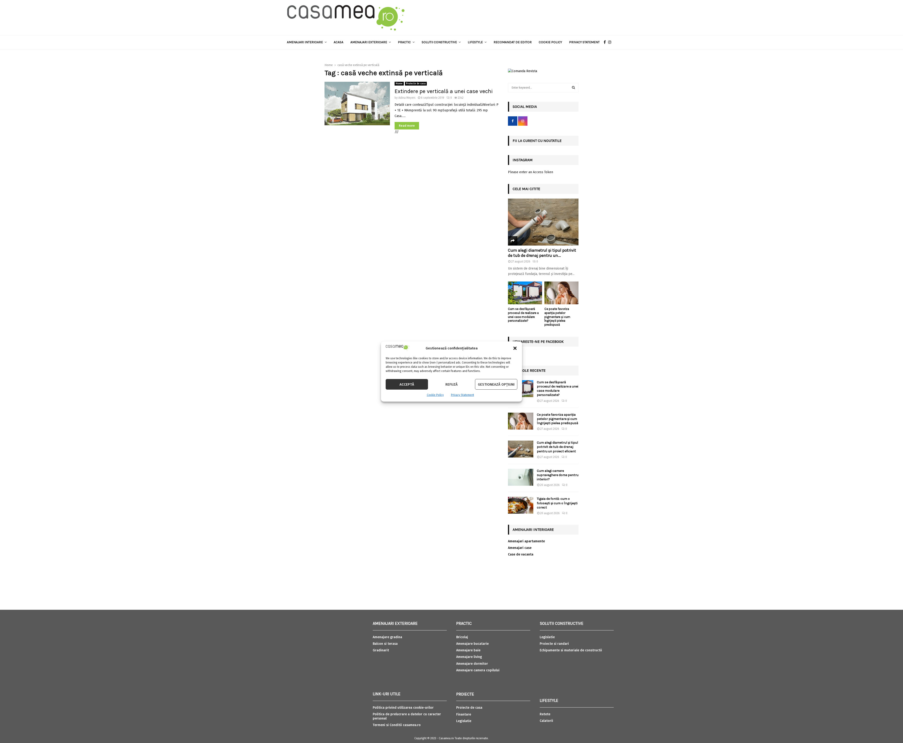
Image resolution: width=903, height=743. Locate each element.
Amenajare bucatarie (472, 644)
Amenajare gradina (387, 637)
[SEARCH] (573, 87)
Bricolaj (462, 637)
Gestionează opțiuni (496, 384)
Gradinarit (381, 650)
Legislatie (463, 721)
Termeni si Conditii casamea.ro (397, 725)
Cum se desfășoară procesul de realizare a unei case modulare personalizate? (523, 314)
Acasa (338, 42)
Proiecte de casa (416, 83)
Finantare (463, 714)
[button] (515, 348)
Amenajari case (519, 548)
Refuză (451, 384)
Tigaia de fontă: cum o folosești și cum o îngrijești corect (557, 503)
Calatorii (546, 721)
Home (399, 83)
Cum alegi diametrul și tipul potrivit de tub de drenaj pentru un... (542, 253)
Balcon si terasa (385, 644)
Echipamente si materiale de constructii (571, 650)
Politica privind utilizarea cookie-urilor (403, 708)
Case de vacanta (520, 554)
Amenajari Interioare (305, 42)
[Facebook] (606, 42)
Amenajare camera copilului (477, 670)
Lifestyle (475, 42)
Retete (545, 714)
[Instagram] (611, 42)
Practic (404, 42)
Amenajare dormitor (472, 664)
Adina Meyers (407, 97)
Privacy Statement (462, 395)
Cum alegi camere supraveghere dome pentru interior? (557, 475)
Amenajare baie (468, 650)
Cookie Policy (435, 395)
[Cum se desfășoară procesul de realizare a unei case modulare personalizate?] (525, 293)
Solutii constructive (439, 42)
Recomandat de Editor (513, 42)
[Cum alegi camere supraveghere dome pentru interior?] (520, 477)
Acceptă (407, 384)
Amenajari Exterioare (368, 42)
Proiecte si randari (554, 644)
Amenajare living (469, 657)
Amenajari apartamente (526, 541)
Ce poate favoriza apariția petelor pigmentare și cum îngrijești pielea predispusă (557, 316)
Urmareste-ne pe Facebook (538, 341)
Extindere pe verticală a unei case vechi (444, 91)
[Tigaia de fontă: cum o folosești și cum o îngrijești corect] (520, 505)
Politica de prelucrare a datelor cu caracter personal (407, 716)
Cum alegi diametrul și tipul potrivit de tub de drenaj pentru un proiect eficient (557, 447)
